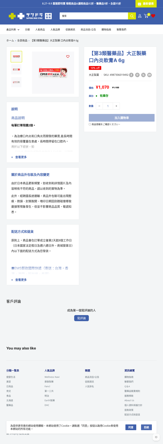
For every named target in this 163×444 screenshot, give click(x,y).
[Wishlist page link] (153, 16)
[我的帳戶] (139, 16)
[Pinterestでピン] (137, 75)
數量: (91, 105)
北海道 (9, 400)
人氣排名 (89, 386)
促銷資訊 (70, 29)
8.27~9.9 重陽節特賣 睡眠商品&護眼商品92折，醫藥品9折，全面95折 (81, 3)
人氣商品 (40, 29)
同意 (130, 427)
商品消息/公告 (88, 29)
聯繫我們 (121, 29)
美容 (8, 381)
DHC (47, 405)
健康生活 (10, 376)
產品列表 (11, 29)
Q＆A (127, 386)
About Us (129, 400)
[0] (146, 16)
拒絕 (146, 427)
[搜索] (132, 15)
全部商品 (22, 40)
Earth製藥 (50, 400)
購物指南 (106, 29)
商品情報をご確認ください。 (106, 124)
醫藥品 (9, 405)
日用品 (9, 386)
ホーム (10, 40)
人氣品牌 (55, 29)
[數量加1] (116, 106)
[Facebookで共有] (131, 75)
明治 (47, 395)
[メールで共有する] (149, 75)
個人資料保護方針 (133, 405)
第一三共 (49, 390)
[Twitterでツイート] (143, 75)
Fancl (47, 386)
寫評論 (81, 318)
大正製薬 (94, 75)
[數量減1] (99, 106)
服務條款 (128, 395)
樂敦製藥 (49, 381)
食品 (8, 395)
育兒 (8, 390)
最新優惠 (148, 3)
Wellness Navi (52, 376)
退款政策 (128, 409)
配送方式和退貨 (132, 414)
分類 (27, 29)
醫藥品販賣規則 (132, 390)
